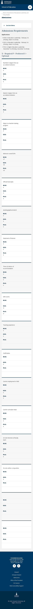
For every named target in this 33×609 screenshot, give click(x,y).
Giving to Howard (16, 575)
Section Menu (10, 25)
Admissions (16, 577)
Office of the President (16, 580)
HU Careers (16, 583)
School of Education (9, 7)
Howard (16, 572)
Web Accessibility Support (16, 586)
